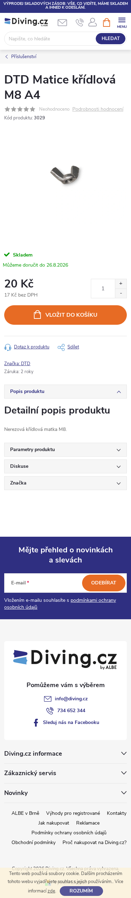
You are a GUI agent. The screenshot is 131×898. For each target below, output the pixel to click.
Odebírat (103, 583)
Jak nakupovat (53, 823)
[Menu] (121, 22)
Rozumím (81, 891)
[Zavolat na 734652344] (79, 22)
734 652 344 (71, 710)
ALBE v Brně (25, 813)
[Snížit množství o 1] (120, 293)
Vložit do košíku (71, 315)
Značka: (17, 364)
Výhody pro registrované (73, 813)
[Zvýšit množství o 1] (120, 284)
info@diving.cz (71, 698)
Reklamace (88, 823)
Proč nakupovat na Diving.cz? (94, 842)
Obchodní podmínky (34, 842)
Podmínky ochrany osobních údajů (69, 832)
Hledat (111, 39)
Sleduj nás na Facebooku (71, 722)
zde (51, 891)
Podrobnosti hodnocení (97, 109)
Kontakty (116, 813)
